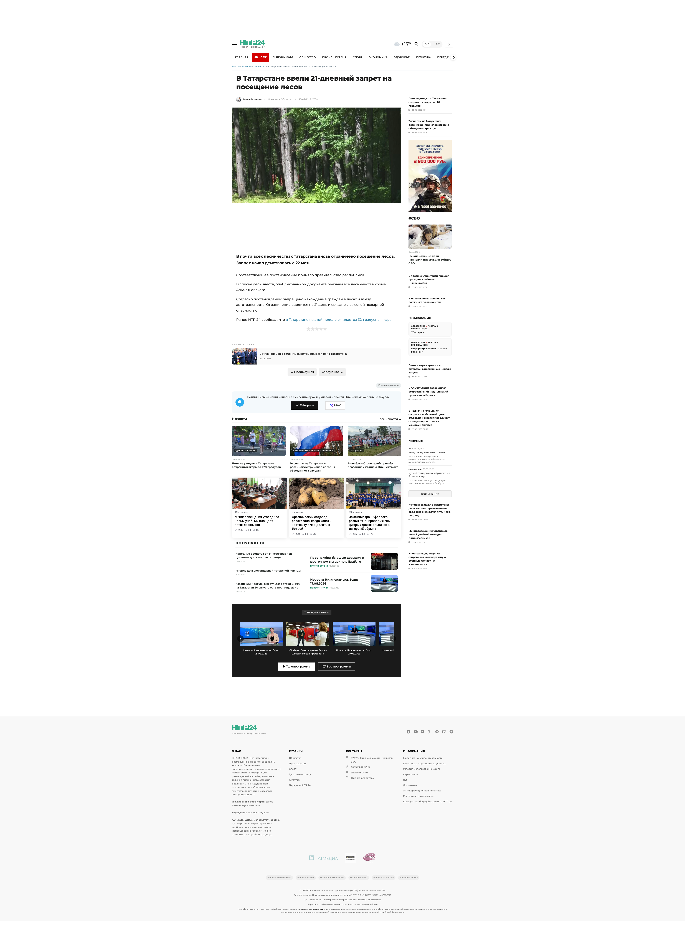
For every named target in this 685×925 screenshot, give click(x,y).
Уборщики (417, 332)
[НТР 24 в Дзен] (451, 731)
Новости (247, 66)
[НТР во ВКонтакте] (423, 731)
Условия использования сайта (421, 769)
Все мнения (430, 493)
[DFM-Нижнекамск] (350, 859)
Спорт (357, 57)
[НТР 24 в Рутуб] (444, 731)
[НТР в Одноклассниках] (430, 731)
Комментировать (387, 385)
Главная (241, 57)
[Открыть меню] (234, 43)
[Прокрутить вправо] (453, 57)
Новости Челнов (358, 877)
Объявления (418, 326)
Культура (423, 57)
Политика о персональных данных (424, 763)
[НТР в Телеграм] (437, 731)
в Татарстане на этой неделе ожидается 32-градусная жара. (339, 319)
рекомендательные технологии (308, 909)
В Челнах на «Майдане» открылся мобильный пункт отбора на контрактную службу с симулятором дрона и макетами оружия (429, 418)
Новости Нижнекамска (279, 877)
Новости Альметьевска (332, 877)
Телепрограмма (297, 666)
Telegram (307, 405)
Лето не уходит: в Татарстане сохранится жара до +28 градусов (427, 102)
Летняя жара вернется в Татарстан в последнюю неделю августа (430, 369)
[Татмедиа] (323, 858)
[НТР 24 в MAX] (408, 731)
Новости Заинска (409, 877)
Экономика (378, 57)
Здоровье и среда (300, 774)
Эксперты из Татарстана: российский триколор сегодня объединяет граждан (429, 124)
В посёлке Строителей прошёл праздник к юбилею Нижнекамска (429, 279)
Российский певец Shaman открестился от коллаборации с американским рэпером (427, 459)
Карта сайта (410, 774)
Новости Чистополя (383, 877)
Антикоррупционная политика (422, 790)
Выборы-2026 (283, 57)
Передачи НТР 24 (300, 785)
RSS (405, 779)
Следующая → (332, 372)
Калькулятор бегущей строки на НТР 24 (427, 801)
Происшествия (334, 57)
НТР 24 (236, 66)
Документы (410, 785)
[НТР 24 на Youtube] (415, 731)
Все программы (338, 666)
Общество (307, 57)
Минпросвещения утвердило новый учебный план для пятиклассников (428, 534)
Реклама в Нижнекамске (418, 796)
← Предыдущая (302, 372)
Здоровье (402, 57)
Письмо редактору (362, 778)
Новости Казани (305, 877)
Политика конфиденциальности (423, 758)
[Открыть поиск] (416, 44)
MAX (337, 405)
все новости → (390, 419)
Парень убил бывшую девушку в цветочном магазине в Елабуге (427, 482)
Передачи (445, 57)
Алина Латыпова (252, 99)
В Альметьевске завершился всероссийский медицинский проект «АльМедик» (428, 391)
